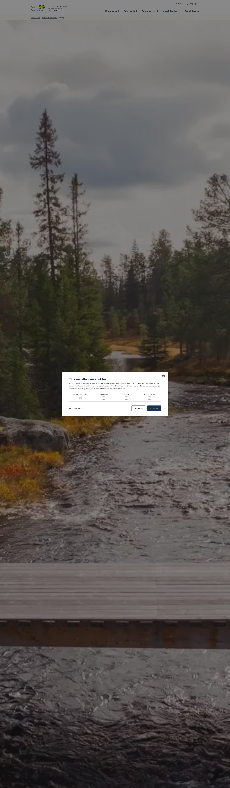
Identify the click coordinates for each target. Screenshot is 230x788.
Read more (122, 388)
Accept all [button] (154, 408)
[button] (77, 408)
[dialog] (115, 394)
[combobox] (163, 375)
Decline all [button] (138, 408)
